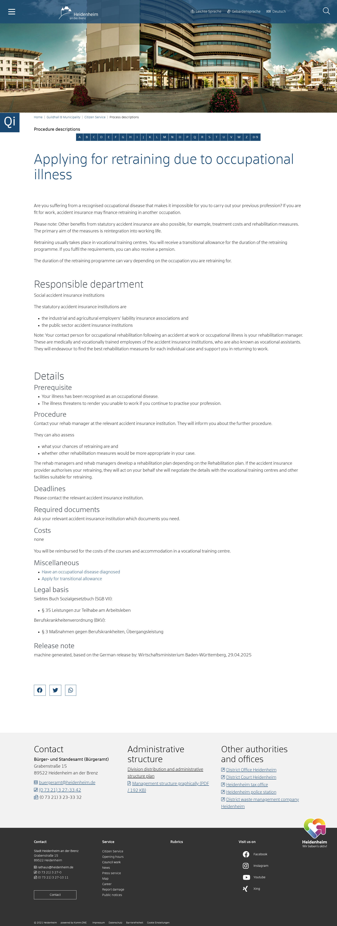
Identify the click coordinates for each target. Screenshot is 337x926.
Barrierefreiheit (134, 923)
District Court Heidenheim (251, 777)
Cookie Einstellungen (158, 923)
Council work (111, 862)
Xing (257, 888)
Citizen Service (95, 117)
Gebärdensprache (246, 11)
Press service (111, 873)
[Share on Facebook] (40, 690)
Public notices (112, 895)
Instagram (261, 865)
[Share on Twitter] (55, 690)
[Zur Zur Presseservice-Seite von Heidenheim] (314, 832)
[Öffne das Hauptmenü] (12, 12)
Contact (55, 894)
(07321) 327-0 (49, 872)
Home (38, 117)
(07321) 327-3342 (60, 790)
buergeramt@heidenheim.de (67, 783)
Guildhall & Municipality (63, 117)
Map (105, 878)
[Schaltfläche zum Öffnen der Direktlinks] (10, 122)
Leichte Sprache (208, 11)
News (106, 867)
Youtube (259, 877)
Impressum (98, 923)
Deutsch (279, 11)
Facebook (260, 854)
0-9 (255, 137)
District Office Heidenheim (251, 770)
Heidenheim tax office (247, 785)
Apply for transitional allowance (72, 579)
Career (107, 884)
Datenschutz (115, 923)
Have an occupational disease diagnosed (81, 572)
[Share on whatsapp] (70, 690)
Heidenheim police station (251, 792)
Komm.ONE (80, 923)
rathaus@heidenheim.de (55, 867)
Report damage (113, 889)
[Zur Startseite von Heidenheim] (78, 12)
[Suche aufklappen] (326, 11)
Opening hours (113, 856)
